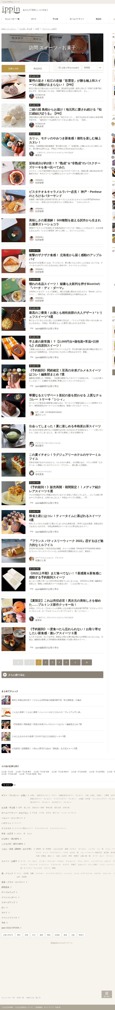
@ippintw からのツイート (62, 943)
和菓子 (73, 864)
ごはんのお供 (58, 849)
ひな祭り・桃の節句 (10, 839)
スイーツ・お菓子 (9, 861)
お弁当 (64, 856)
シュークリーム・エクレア (101, 861)
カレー (101, 856)
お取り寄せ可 (8, 935)
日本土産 (66, 807)
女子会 (48, 813)
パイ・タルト (32, 861)
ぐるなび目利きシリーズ (24, 1007)
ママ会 (41, 813)
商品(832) (38, 68)
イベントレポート (9, 897)
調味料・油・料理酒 (43, 849)
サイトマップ (49, 1007)
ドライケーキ (56, 864)
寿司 (70, 856)
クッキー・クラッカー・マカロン (51, 861)
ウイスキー (40, 873)
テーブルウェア (8, 892)
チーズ (38, 852)
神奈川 (81, 935)
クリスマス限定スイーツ (24, 828)
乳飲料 (24, 877)
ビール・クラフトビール (83, 873)
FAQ (57, 1007)
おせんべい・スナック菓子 (88, 864)
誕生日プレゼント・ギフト (47, 795)
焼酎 (32, 873)
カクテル (97, 873)
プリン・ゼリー (83, 861)
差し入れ (27, 807)
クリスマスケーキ (41, 828)
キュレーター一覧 (8, 998)
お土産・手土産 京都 (41, 772)
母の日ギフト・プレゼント (40, 802)
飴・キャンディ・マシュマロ (31, 868)
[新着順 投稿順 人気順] (92, 67)
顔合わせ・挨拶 (38, 807)
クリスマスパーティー (58, 828)
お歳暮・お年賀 (84, 799)
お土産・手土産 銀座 (79, 772)
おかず (72, 852)
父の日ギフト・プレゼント (62, 802)
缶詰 (58, 856)
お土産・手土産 (7, 772)
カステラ (66, 864)
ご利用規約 (38, 1007)
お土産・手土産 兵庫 (9, 774)
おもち (29, 833)
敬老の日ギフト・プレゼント (41, 799)
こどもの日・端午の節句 (12, 844)
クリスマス (6, 828)
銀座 (65, 935)
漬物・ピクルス (70, 849)
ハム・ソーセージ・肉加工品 (91, 852)
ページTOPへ (107, 1003)
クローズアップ (8, 902)
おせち (19, 833)
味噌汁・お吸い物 (80, 856)
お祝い (32, 795)
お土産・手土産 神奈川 (60, 772)
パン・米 (100, 849)
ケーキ (23, 861)
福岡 (41, 935)
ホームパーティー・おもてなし (15, 813)
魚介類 (106, 852)
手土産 (34, 813)
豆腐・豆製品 (41, 856)
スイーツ (18, 823)
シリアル (91, 849)
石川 (33, 935)
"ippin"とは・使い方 (33, 998)
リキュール (107, 873)
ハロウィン (6, 823)
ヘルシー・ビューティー (12, 818)
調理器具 (5, 887)
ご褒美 (106, 795)
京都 (26, 935)
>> (86, 662)
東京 (19, 935)
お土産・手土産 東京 (23, 772)
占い (3, 907)
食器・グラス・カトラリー (13, 882)
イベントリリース (9, 918)
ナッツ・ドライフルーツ (52, 852)
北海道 (57, 935)
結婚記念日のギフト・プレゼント (71, 795)
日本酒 (26, 873)
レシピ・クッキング (68, 813)
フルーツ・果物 (49, 868)
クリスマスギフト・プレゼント (65, 799)
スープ (95, 856)
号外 (3, 923)
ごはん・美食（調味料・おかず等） (17, 849)
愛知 (48, 935)
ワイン (19, 873)
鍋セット (51, 856)
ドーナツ (24, 864)
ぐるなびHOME (7, 1007)
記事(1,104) (13, 68)
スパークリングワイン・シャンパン (59, 873)
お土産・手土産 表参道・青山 (30, 774)
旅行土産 (57, 807)
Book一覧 (20, 998)
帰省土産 (49, 807)
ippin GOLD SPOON (10, 928)
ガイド (4, 912)
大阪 (73, 935)
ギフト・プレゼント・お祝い (14, 795)
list (15, 785)
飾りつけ (56, 813)
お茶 (18, 877)
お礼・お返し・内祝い (94, 795)
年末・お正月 (7, 833)
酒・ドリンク (7, 873)
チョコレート (71, 861)
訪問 (20, 807)
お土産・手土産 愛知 (97, 772)
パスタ (65, 852)
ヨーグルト (82, 849)
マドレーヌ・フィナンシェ (39, 864)
